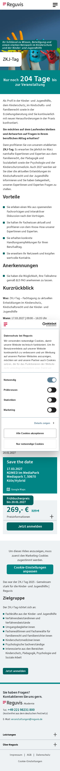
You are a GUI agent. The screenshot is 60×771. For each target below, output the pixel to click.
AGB (29, 754)
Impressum (16, 754)
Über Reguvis (10, 744)
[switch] (51, 390)
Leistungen (9, 734)
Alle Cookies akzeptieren (30, 433)
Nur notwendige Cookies (30, 444)
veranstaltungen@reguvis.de (26, 719)
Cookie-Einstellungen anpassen (30, 569)
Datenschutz (43, 754)
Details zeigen (42, 423)
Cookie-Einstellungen (30, 761)
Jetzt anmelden (30, 526)
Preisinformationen (18, 517)
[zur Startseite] (13, 4)
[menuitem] (16, 755)
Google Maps (18, 489)
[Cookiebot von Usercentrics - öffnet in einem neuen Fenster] (42, 324)
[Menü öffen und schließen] (55, 5)
